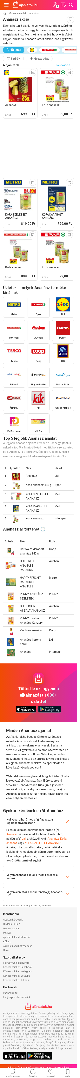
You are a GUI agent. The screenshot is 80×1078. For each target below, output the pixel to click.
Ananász (12, 834)
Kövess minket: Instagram (17, 971)
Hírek (6, 950)
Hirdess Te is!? (11, 923)
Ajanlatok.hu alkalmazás (16, 937)
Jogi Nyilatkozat (61, 1067)
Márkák (7, 932)
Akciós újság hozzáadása (17, 945)
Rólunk (7, 941)
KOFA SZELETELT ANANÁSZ (43, 843)
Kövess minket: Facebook (17, 967)
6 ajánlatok (11, 65)
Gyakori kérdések (13, 919)
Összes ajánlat (17, 13)
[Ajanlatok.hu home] (25, 5)
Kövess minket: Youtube (16, 975)
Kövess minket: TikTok (16, 980)
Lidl (24, 838)
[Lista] (63, 5)
